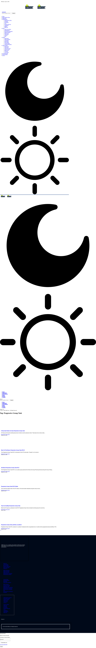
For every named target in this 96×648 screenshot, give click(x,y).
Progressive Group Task (5, 434)
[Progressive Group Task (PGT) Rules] (12, 484)
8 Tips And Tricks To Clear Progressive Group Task (13, 430)
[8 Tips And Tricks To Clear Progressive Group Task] (12, 428)
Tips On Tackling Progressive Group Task (10, 505)
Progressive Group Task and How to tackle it (11, 524)
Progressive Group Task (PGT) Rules (9, 486)
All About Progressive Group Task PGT (10, 467)
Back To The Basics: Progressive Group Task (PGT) (13, 450)
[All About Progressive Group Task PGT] (12, 465)
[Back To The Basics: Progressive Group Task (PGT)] (12, 447)
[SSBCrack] (6, 196)
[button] (4, 12)
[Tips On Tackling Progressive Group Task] (12, 503)
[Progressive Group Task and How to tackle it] (12, 522)
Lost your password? (3, 644)
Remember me (4, 642)
